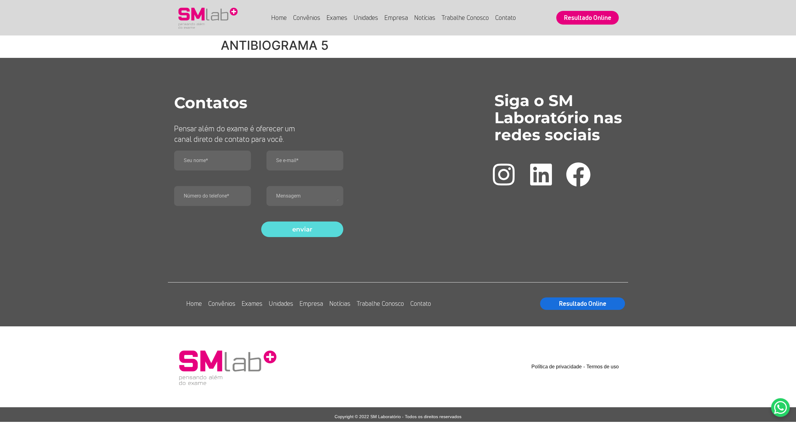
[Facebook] (578, 174)
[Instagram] (503, 174)
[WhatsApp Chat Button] (780, 407)
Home (279, 17)
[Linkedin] (541, 174)
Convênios (306, 17)
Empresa (396, 17)
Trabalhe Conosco (465, 17)
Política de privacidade (556, 366)
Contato (505, 17)
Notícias (424, 17)
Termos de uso (602, 366)
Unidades (366, 17)
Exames (336, 17)
